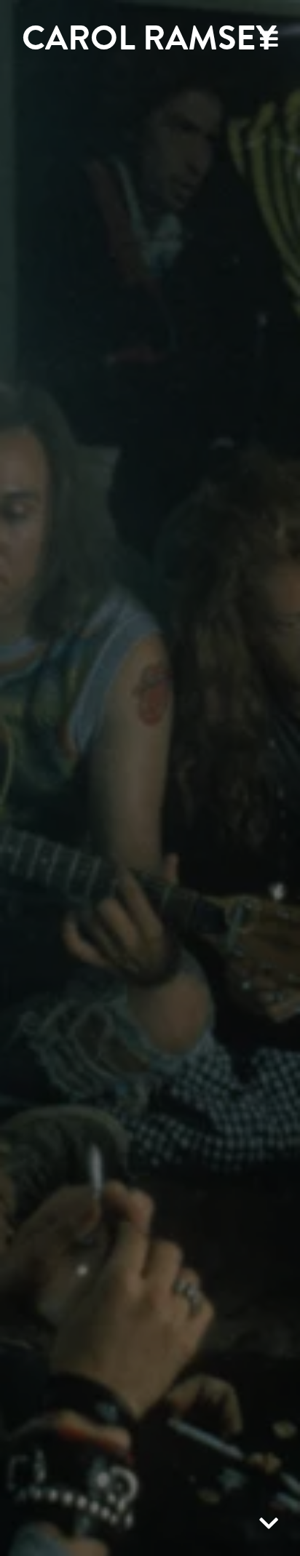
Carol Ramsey (149, 38)
